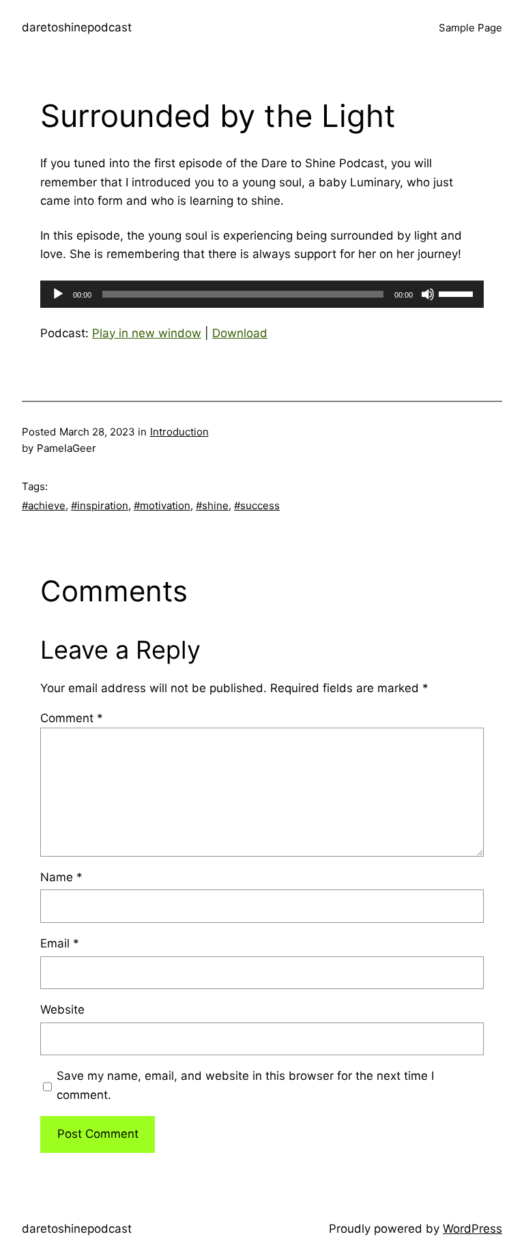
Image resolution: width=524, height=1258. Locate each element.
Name (61, 877)
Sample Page (470, 27)
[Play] (58, 294)
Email (59, 943)
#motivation (162, 505)
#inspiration (99, 505)
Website (62, 1009)
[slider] (458, 293)
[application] (262, 294)
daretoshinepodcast (77, 27)
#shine (212, 505)
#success (257, 505)
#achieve (44, 505)
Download (239, 333)
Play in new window (146, 333)
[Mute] (428, 294)
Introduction (179, 431)
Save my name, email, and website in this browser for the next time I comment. (245, 1085)
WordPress (472, 1228)
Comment (71, 718)
